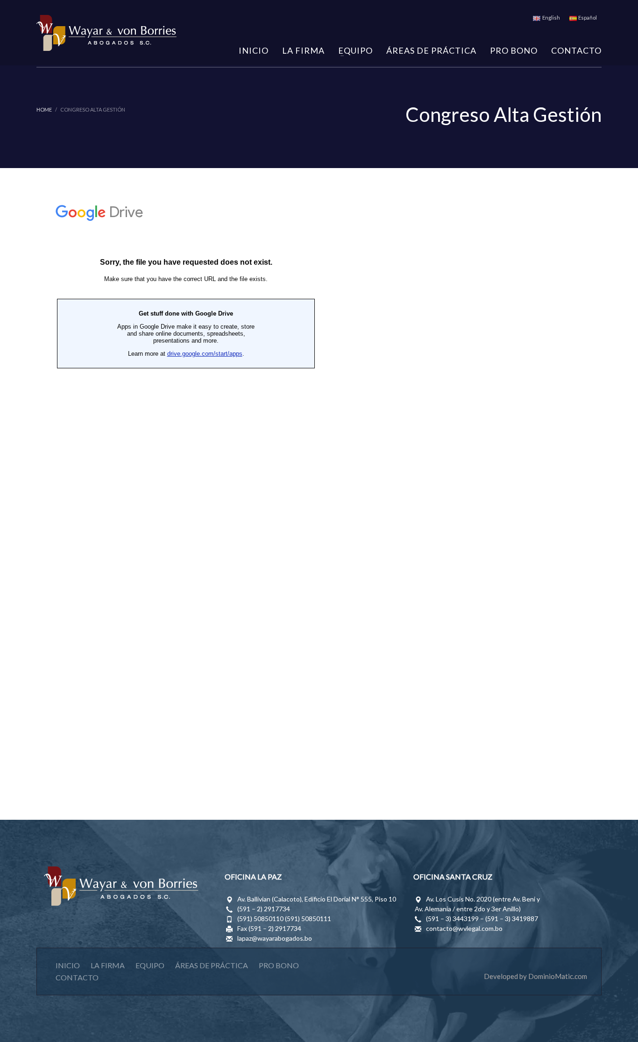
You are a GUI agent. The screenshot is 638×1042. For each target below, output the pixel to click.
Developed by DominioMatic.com (535, 976)
